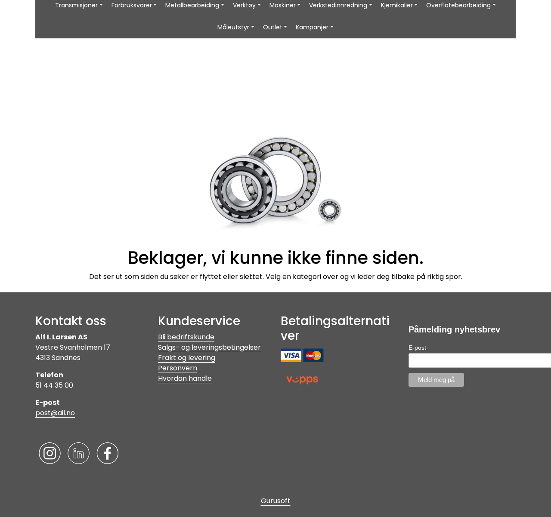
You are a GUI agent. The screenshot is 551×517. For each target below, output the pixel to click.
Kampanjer (312, 27)
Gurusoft (276, 501)
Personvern (177, 368)
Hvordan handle (185, 378)
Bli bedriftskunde (186, 337)
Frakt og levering (186, 358)
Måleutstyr (233, 27)
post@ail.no (55, 413)
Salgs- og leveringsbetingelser (209, 347)
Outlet (272, 27)
